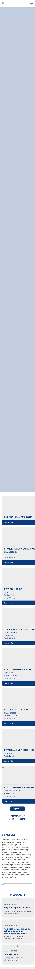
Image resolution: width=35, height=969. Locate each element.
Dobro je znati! (11, 954)
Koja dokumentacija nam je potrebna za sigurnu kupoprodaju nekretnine (17, 931)
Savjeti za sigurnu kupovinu (17, 907)
